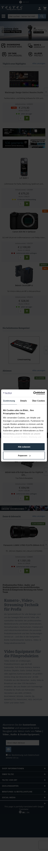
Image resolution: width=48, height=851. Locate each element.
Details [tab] (23, 400)
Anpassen (22, 455)
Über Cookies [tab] (38, 400)
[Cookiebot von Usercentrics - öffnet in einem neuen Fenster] (34, 393)
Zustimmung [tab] (9, 400)
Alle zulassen (24, 446)
